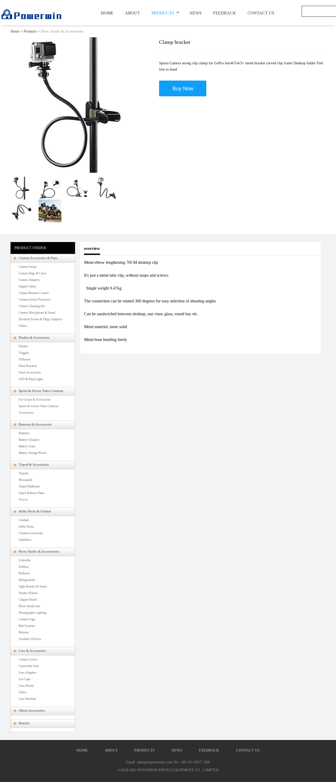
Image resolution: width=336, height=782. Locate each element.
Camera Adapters (29, 280)
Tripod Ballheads (29, 486)
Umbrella (24, 560)
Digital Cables (27, 286)
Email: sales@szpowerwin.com (149, 762)
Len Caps (24, 679)
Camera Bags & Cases (32, 273)
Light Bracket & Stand (32, 586)
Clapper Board (28, 599)
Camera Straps (28, 267)
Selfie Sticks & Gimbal (35, 511)
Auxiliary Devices (30, 639)
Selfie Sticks (26, 526)
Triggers (24, 353)
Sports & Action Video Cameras (41, 391)
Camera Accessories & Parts (38, 258)
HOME (107, 13)
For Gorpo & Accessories (35, 399)
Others (23, 326)
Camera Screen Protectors (35, 299)
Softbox (24, 567)
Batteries (24, 433)
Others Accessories (32, 710)
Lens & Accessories (32, 651)
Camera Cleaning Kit (32, 306)
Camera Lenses (28, 659)
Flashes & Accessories (34, 337)
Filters (23, 692)
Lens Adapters (27, 672)
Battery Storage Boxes (32, 453)
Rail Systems (27, 626)
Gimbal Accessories (31, 533)
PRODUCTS (162, 13)
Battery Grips (27, 446)
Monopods (25, 480)
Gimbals (24, 520)
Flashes (23, 346)
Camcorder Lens (29, 666)
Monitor (24, 632)
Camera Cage (27, 619)
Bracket (24, 723)
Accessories (26, 412)
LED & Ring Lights (31, 379)
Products (30, 31)
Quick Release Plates (32, 493)
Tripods (23, 473)
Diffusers (24, 359)
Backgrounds (27, 580)
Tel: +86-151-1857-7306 (191, 762)
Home (14, 31)
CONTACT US (261, 13)
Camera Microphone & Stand (37, 312)
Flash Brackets (28, 366)
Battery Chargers (29, 440)
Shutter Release (28, 593)
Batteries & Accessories (35, 424)
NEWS (196, 13)
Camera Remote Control (34, 293)
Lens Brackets (27, 699)
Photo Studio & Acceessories (62, 31)
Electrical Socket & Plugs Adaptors (40, 319)
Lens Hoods (26, 685)
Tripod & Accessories (34, 464)
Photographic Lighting (32, 613)
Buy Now (182, 88)
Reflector (24, 573)
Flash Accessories (30, 372)
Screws (23, 499)
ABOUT (132, 13)
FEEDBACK (224, 13)
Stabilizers (25, 540)
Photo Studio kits (29, 606)
